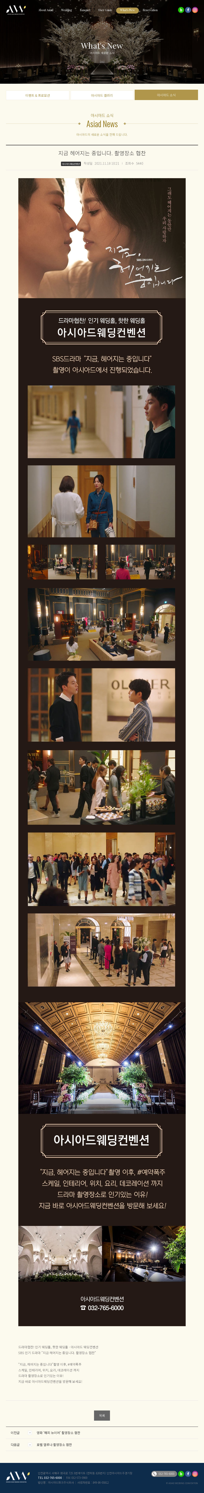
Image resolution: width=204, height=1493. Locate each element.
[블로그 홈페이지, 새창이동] (181, 10)
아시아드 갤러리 (102, 95)
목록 (102, 1415)
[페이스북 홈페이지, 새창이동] (188, 10)
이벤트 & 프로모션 (37, 95)
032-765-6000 (53, 1478)
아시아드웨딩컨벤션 (18, 10)
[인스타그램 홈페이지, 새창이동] (195, 10)
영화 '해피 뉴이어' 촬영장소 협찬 (58, 1432)
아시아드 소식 (166, 94)
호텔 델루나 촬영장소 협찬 (54, 1444)
